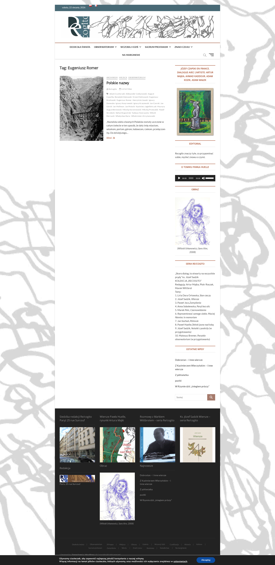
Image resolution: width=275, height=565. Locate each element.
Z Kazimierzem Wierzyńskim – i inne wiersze (155, 482)
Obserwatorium (104, 47)
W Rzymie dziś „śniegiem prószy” (192, 386)
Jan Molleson (118, 106)
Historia (187, 544)
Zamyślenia (111, 548)
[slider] (210, 178)
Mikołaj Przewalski (150, 109)
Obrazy (134, 544)
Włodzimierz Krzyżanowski (143, 116)
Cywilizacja (174, 544)
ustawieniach (180, 561)
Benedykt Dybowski (123, 97)
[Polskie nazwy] (81, 108)
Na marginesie (131, 55)
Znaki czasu (182, 47)
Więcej (111, 138)
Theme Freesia (78, 554)
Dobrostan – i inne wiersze (189, 359)
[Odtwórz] (179, 178)
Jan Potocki (130, 106)
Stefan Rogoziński (123, 113)
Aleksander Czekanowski (136, 94)
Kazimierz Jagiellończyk (146, 106)
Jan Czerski (155, 103)
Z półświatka (182, 374)
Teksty (124, 548)
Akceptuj (205, 560)
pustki (178, 380)
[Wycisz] (203, 178)
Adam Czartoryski (117, 94)
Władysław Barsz (123, 116)
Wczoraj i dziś (129, 47)
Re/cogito (112, 89)
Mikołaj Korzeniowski (132, 109)
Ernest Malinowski (140, 97)
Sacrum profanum (156, 47)
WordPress (89, 554)
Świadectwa (164, 548)
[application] (195, 178)
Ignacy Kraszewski (141, 103)
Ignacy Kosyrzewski (124, 103)
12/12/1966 (126, 89)
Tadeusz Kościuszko (140, 113)
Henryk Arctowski (140, 100)
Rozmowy (150, 548)
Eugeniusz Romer (124, 100)
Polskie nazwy (117, 82)
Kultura (199, 544)
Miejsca (123, 77)
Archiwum (112, 77)
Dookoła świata (80, 47)
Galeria (145, 544)
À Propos (110, 544)
